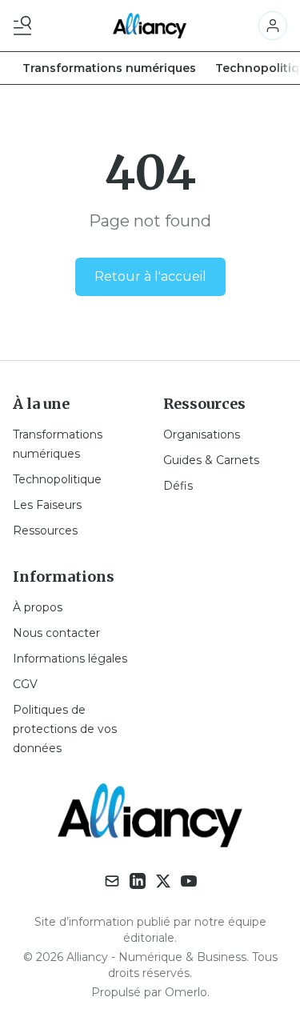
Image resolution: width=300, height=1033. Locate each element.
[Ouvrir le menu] (25, 26)
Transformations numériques (109, 68)
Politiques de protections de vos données (65, 729)
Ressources (45, 530)
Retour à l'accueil (150, 276)
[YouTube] (189, 881)
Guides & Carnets (211, 460)
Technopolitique (57, 479)
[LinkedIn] (138, 881)
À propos (37, 607)
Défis (178, 485)
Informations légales (70, 658)
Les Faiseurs (47, 505)
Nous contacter (56, 633)
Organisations (201, 434)
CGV (25, 684)
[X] (163, 881)
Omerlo (186, 992)
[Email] (112, 881)
